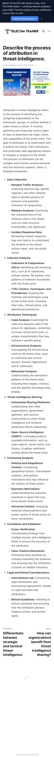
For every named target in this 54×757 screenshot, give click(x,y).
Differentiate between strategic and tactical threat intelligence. (13, 642)
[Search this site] (43, 31)
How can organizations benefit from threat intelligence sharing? (39, 642)
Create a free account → (24, 18)
